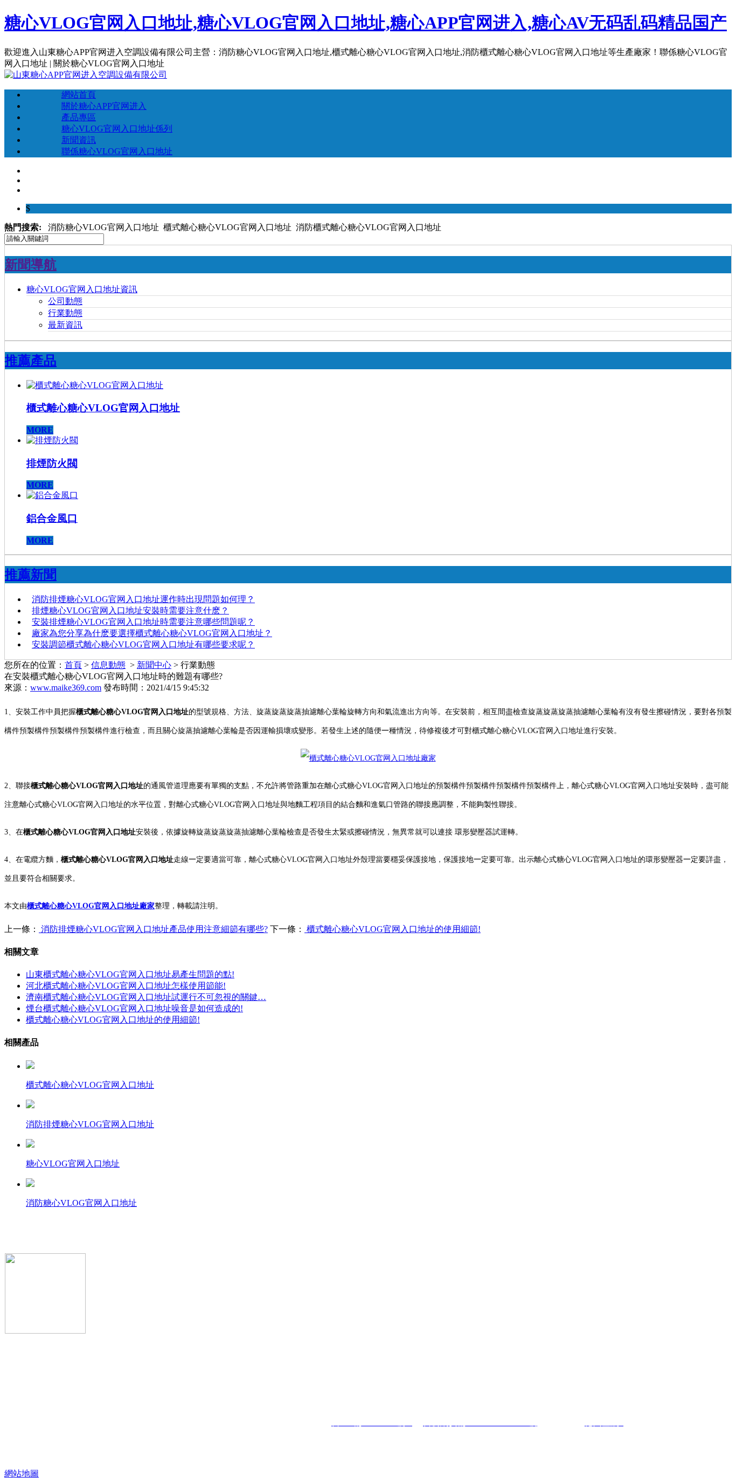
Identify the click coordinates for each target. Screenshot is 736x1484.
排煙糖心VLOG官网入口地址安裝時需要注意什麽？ (130, 610)
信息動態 (108, 664)
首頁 (73, 664)
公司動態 (65, 301)
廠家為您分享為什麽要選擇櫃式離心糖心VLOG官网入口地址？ (152, 633)
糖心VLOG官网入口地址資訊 (81, 289)
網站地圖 (21, 1473)
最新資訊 (65, 324)
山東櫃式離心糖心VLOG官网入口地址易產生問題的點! (130, 974)
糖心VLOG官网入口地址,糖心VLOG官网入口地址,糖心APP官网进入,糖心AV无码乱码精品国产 (365, 22)
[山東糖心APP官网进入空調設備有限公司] (85, 74)
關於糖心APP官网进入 (104, 106)
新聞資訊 (78, 139)
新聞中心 (154, 664)
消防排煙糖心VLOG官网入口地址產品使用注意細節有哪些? (153, 929)
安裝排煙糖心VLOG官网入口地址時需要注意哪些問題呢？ (143, 621)
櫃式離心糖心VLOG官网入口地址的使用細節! (392, 929)
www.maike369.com (65, 687)
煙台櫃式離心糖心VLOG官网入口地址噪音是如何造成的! (134, 1008)
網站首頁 (78, 94)
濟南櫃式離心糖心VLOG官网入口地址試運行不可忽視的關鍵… (146, 997)
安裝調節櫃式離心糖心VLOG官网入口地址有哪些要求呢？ (143, 644)
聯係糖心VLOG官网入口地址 (116, 151)
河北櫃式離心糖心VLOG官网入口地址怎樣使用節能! (126, 985)
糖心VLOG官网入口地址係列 (116, 128)
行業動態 (65, 312)
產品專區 (78, 117)
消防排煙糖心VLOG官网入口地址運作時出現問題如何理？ (143, 599)
